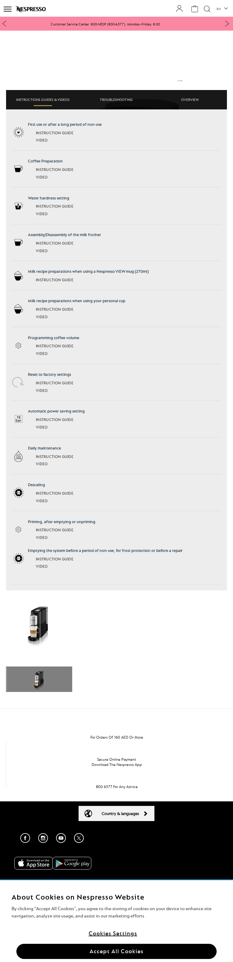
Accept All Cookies (116, 951)
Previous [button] (5, 24)
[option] (116, 24)
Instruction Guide (54, 133)
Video (42, 140)
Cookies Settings (113, 933)
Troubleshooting (116, 100)
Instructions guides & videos (42, 100)
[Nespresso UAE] (31, 9)
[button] (221, 9)
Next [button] (227, 24)
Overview (190, 100)
